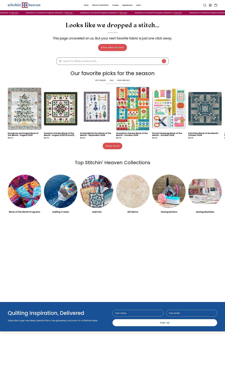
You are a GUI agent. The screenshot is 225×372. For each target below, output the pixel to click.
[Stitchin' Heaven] (24, 5)
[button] (205, 5)
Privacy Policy (122, 343)
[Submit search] (164, 61)
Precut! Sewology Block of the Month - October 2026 (167, 134)
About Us (84, 335)
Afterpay (84, 339)
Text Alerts (85, 343)
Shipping (119, 339)
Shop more (113, 145)
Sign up (165, 322)
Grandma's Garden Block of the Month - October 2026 (132, 134)
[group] (112, 113)
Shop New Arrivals (112, 47)
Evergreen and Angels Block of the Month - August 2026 (23, 134)
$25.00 (10, 138)
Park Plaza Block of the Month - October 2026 (203, 134)
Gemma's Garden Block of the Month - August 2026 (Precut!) (59, 134)
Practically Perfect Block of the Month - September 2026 (95, 134)
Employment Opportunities (129, 335)
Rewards (84, 348)
